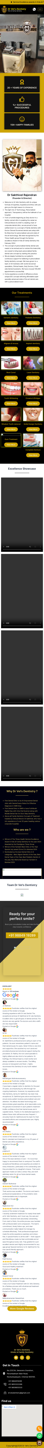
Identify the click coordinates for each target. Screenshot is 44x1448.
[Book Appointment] (39, 1443)
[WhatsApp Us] (39, 1436)
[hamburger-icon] (40, 9)
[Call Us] (39, 1429)
